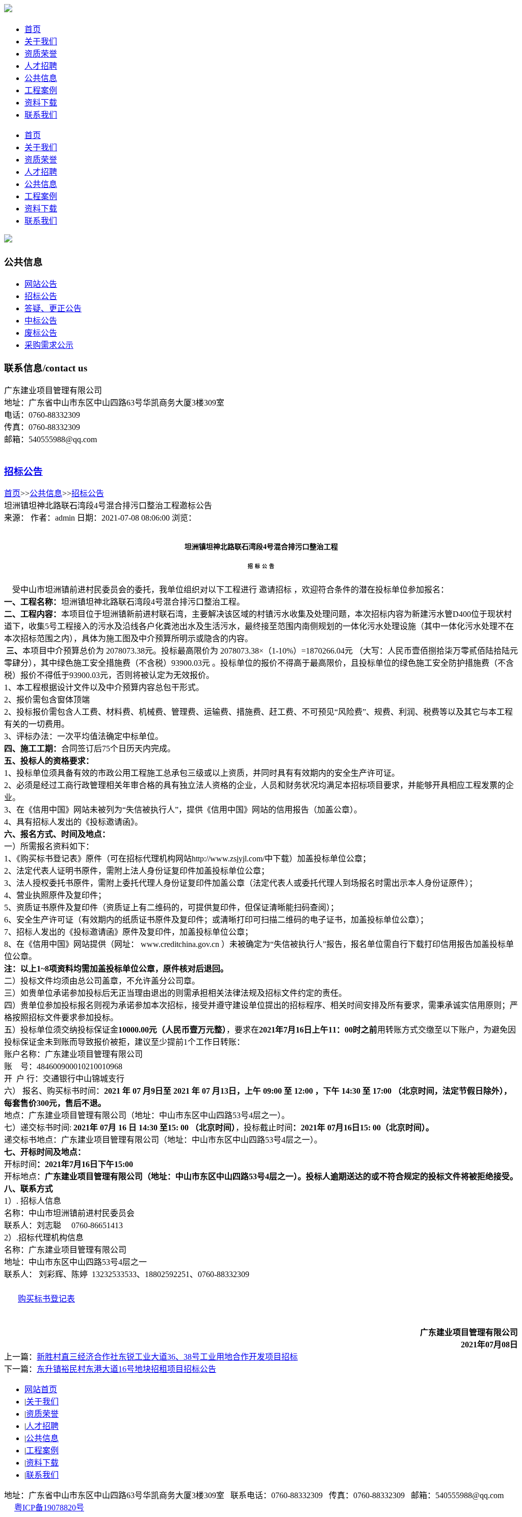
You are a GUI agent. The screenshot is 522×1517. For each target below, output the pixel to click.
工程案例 (40, 90)
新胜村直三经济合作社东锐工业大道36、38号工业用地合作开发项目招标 (167, 1356)
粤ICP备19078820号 (49, 1507)
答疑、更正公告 (53, 308)
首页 (32, 29)
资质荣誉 (40, 53)
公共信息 (40, 78)
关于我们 (40, 41)
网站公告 (40, 284)
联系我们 (40, 115)
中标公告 (40, 320)
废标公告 (40, 333)
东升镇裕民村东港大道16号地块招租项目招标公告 (126, 1369)
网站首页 (40, 1389)
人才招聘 (40, 66)
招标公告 (40, 296)
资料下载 (40, 102)
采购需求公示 (48, 345)
